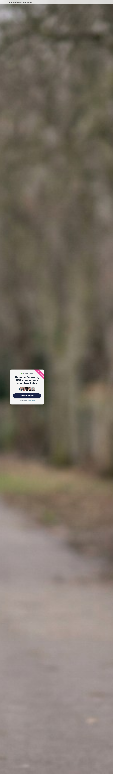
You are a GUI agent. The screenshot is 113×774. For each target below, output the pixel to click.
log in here (32, 400)
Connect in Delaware (27, 396)
